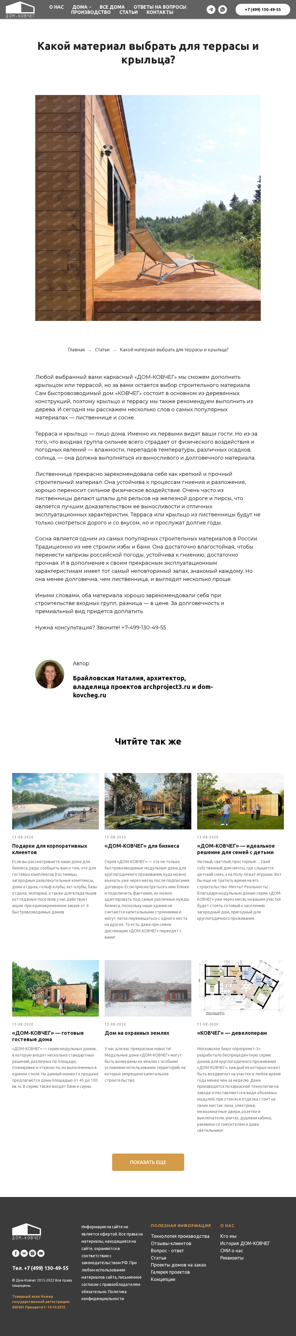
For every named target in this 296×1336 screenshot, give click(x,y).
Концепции (163, 1279)
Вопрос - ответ (167, 1250)
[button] (148, 1162)
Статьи (128, 12)
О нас (56, 7)
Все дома (112, 7)
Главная (76, 349)
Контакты (160, 12)
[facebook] (15, 1253)
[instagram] (32, 1253)
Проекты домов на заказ (178, 1264)
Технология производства (180, 1236)
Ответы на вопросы (160, 7)
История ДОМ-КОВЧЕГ (245, 1243)
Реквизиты (232, 1257)
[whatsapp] (222, 9)
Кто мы (228, 1236)
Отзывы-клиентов (171, 1243)
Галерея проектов (170, 1272)
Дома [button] (80, 7)
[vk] (24, 1253)
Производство (91, 12)
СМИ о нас (231, 1250)
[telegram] (211, 9)
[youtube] (41, 1253)
